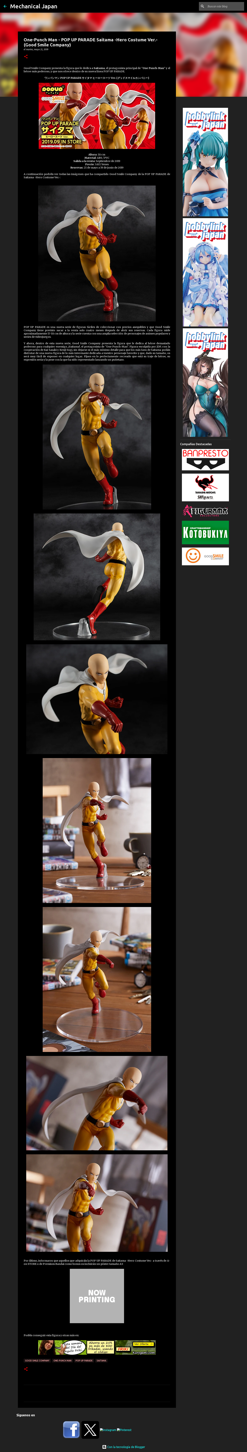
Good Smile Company (37, 1360)
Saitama (101, 1360)
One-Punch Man (62, 1360)
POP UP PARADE (84, 1360)
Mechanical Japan (33, 6)
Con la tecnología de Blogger (126, 1447)
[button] (26, 56)
